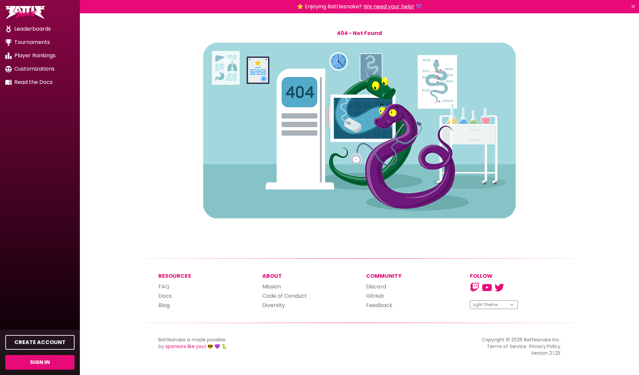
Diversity (273, 305)
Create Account (40, 342)
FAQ (163, 286)
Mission (271, 286)
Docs (165, 296)
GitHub (375, 296)
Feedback (379, 305)
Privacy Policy (544, 346)
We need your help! (388, 6)
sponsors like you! (185, 346)
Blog (164, 305)
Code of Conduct (284, 296)
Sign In (40, 362)
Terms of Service (507, 346)
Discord (376, 286)
